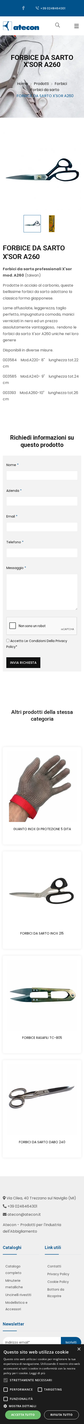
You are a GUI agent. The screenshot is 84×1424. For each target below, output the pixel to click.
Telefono (15, 542)
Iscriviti (71, 1342)
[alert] (42, 1384)
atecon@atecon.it (24, 1214)
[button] (42, 1406)
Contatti (54, 1266)
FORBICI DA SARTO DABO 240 (42, 1142)
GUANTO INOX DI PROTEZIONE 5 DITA (42, 829)
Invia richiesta (23, 662)
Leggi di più (37, 1373)
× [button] (78, 1349)
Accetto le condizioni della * (36, 644)
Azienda (14, 490)
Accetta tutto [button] (23, 1415)
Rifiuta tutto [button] (61, 1415)
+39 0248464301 (52, 8)
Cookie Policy (58, 1281)
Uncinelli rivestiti (18, 1295)
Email (12, 516)
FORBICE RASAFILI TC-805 (42, 1037)
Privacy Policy (58, 1274)
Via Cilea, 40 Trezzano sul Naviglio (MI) (41, 1198)
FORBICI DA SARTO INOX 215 (42, 933)
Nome (12, 465)
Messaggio (16, 568)
